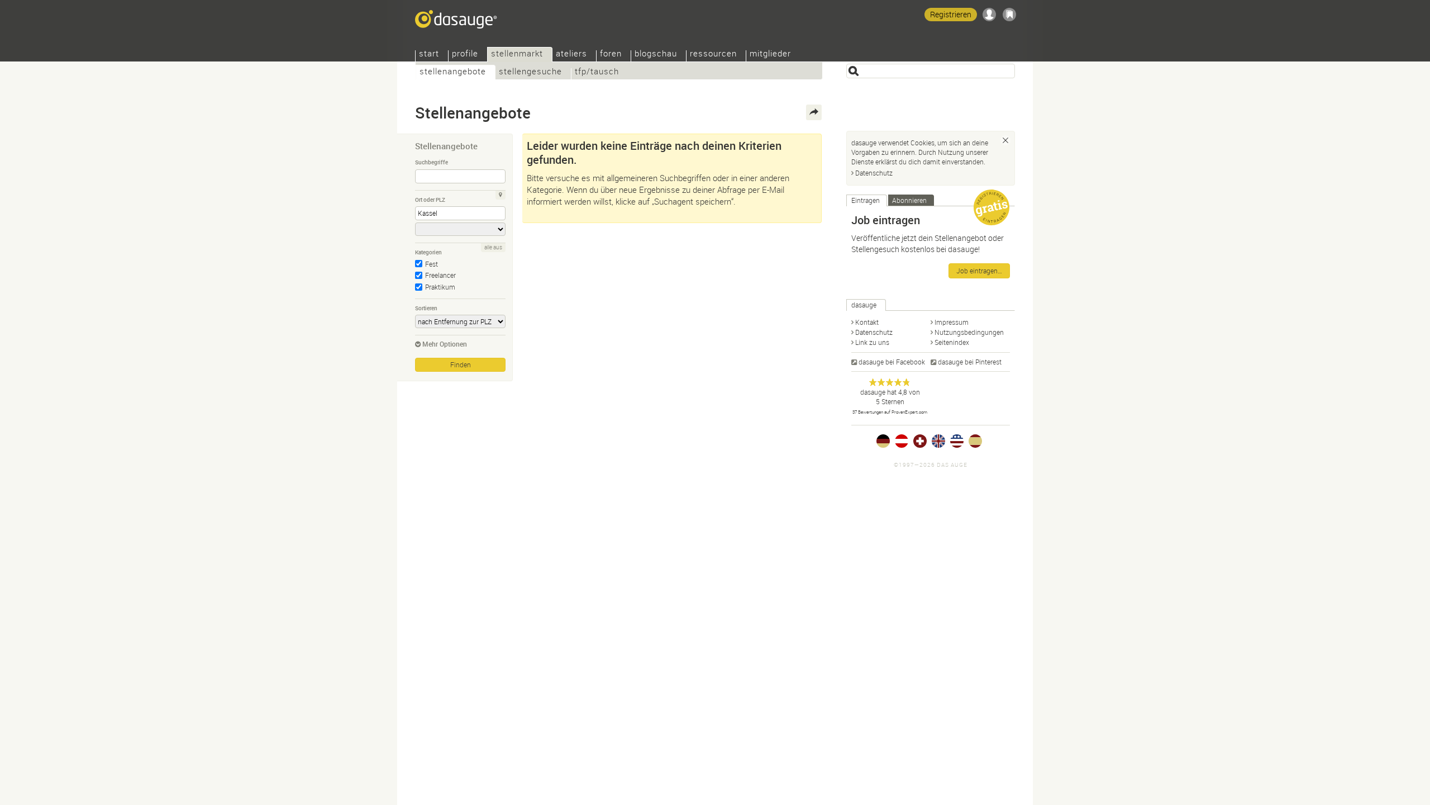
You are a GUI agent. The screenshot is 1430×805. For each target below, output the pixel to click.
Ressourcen (713, 54)
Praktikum (440, 286)
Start (429, 54)
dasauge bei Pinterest (970, 361)
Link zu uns (872, 342)
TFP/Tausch (597, 72)
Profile (465, 54)
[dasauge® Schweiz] (920, 441)
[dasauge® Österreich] (901, 441)
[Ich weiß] (1005, 140)
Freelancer (440, 275)
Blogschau (656, 54)
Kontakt (867, 322)
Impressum (952, 322)
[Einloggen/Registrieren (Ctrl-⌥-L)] (989, 14)
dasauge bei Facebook (892, 361)
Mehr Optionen (444, 343)
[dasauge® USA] (957, 441)
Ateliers (571, 54)
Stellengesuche (530, 72)
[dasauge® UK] (938, 441)
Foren (611, 54)
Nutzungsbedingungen (969, 332)
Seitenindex (952, 342)
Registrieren (950, 14)
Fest (431, 263)
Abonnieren (909, 200)
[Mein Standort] (500, 195)
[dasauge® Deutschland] (883, 441)
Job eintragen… (979, 270)
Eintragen (865, 200)
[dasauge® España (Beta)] (975, 441)
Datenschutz (874, 172)
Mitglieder (770, 54)
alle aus (493, 247)
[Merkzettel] (1009, 14)
